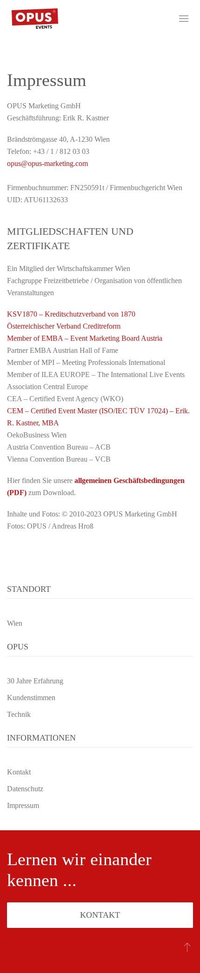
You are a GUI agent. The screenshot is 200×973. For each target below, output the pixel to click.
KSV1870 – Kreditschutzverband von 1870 (71, 314)
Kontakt (100, 915)
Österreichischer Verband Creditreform (63, 326)
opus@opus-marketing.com (47, 163)
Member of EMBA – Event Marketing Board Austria (84, 338)
